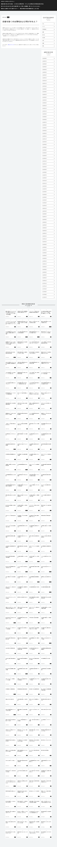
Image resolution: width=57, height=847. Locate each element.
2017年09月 (44, 291)
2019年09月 (44, 244)
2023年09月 (44, 144)
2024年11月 (44, 111)
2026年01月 (44, 77)
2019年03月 (44, 258)
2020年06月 (44, 219)
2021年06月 (44, 191)
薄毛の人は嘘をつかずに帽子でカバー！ (10, 8)
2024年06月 (44, 125)
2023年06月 (44, 150)
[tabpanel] (10, 313)
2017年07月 (44, 297)
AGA (43, 23)
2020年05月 (44, 222)
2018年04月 (44, 275)
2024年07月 (44, 122)
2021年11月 (44, 183)
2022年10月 (44, 166)
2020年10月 (44, 211)
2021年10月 (44, 186)
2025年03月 (44, 100)
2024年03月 (44, 130)
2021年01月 (44, 205)
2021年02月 (44, 202)
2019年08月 (44, 247)
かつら (43, 26)
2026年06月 (44, 63)
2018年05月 (44, 272)
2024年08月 (44, 119)
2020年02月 (44, 230)
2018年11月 (44, 263)
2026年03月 (44, 72)
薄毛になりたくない (11, 44)
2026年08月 (44, 58)
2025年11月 (44, 83)
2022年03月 (44, 177)
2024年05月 (44, 127)
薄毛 (8, 17)
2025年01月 (44, 105)
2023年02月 (44, 158)
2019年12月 (44, 236)
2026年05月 (44, 66)
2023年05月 (44, 152)
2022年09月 (44, 169)
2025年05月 (44, 97)
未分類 (43, 37)
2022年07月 (44, 175)
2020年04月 (44, 225)
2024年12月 (44, 108)
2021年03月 (44, 200)
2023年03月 (44, 155)
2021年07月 (44, 188)
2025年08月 (44, 91)
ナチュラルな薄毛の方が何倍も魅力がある (34, 4)
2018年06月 (44, 269)
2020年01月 (44, 233)
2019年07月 (44, 250)
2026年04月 (44, 69)
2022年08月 (44, 172)
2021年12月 (44, 180)
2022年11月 (44, 163)
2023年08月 (44, 147)
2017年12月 (44, 283)
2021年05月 (44, 194)
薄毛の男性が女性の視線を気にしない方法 (29, 8)
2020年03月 (44, 227)
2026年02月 (44, 75)
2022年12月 (44, 161)
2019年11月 (44, 238)
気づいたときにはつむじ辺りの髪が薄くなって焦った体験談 (14, 6)
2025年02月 (44, 102)
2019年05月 (44, 252)
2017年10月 (44, 288)
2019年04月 (44, 255)
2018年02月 (44, 277)
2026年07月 (44, 61)
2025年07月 (44, 94)
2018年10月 (44, 266)
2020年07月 (44, 216)
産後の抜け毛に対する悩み (7, 4)
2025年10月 (44, 86)
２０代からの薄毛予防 (19, 4)
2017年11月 (44, 286)
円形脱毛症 (44, 29)
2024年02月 (44, 133)
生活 (43, 40)
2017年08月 (44, 294)
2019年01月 (44, 261)
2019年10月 (44, 241)
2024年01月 (44, 136)
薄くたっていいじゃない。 (35, 6)
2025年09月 (44, 88)
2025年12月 (44, 80)
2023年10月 (44, 141)
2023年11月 (44, 138)
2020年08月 (44, 213)
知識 (43, 43)
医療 (43, 32)
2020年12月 (44, 208)
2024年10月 (44, 113)
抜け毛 (43, 34)
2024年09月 (44, 116)
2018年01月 (44, 280)
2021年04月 (44, 197)
